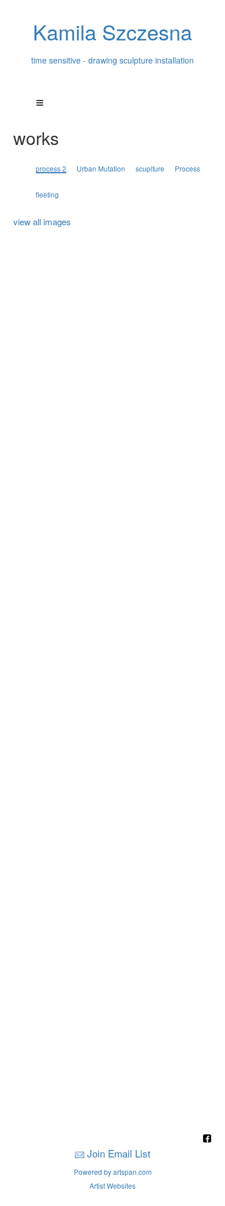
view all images (42, 221)
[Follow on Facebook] (207, 1139)
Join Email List (119, 1153)
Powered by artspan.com (113, 1172)
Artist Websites (112, 1185)
